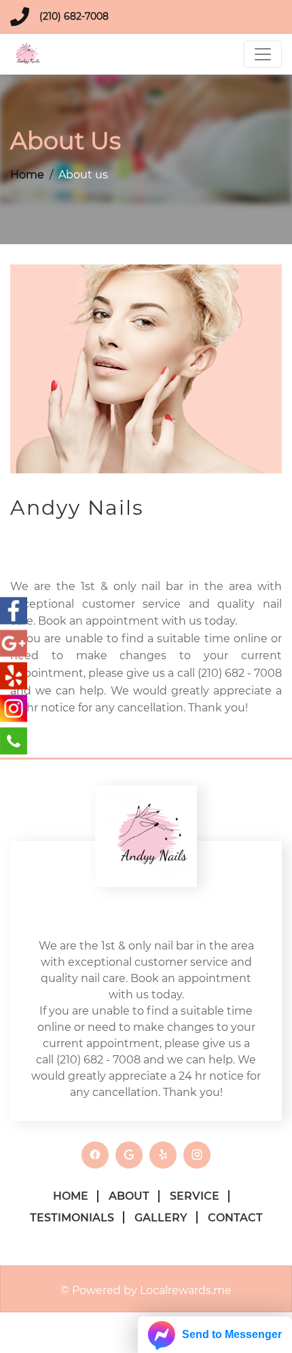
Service (194, 1196)
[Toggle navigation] (263, 54)
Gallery (160, 1217)
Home (27, 174)
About (129, 1196)
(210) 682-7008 (74, 16)
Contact (235, 1217)
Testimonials (72, 1217)
